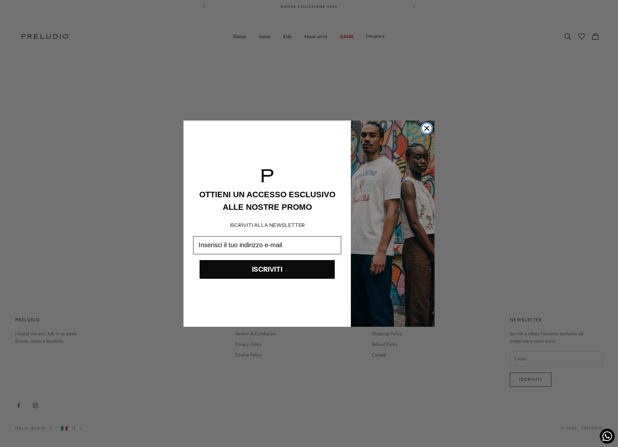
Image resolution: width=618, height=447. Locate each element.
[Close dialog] (427, 128)
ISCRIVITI (267, 269)
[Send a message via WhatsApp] (607, 436)
